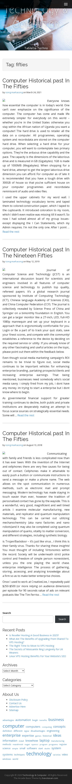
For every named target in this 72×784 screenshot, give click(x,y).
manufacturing (57, 741)
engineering (53, 730)
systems (8, 754)
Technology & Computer (36, 17)
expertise (28, 735)
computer (13, 726)
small (22, 748)
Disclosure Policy (18, 699)
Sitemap (13, 710)
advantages (8, 720)
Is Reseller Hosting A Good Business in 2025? (34, 635)
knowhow (31, 740)
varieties (56, 755)
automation (23, 720)
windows (7, 759)
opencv (34, 744)
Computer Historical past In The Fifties (36, 83)
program (43, 744)
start (40, 748)
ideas (57, 735)
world (15, 759)
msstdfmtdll (18, 744)
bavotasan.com (50, 778)
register (63, 744)
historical (47, 735)
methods (7, 744)
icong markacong (14, 92)
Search (7, 613)
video (65, 754)
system (56, 748)
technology (39, 753)
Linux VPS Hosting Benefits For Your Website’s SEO (37, 656)
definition (7, 731)
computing (47, 727)
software (32, 748)
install (21, 741)
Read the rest (11, 232)
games (38, 736)
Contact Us (15, 703)
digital (26, 731)
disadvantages (38, 730)
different (18, 730)
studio (47, 748)
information (10, 740)
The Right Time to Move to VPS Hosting (31, 645)
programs (53, 744)
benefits (43, 720)
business (56, 719)
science (7, 748)
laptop (45, 740)
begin (35, 720)
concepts (59, 726)
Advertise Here (17, 706)
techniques (19, 754)
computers (33, 727)
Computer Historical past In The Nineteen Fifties (36, 252)
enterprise (12, 735)
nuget (27, 744)
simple (15, 748)
